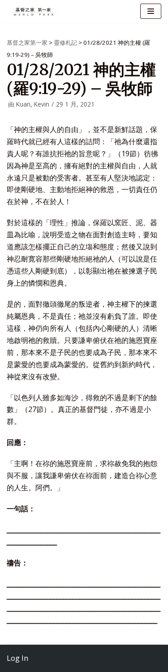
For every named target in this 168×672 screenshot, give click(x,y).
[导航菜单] (150, 11)
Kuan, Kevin (32, 104)
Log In (17, 658)
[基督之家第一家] (33, 11)
